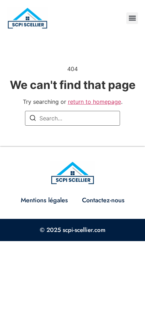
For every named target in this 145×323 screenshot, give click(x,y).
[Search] (33, 119)
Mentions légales (44, 200)
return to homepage (94, 101)
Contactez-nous (103, 200)
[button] (132, 18)
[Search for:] (72, 118)
